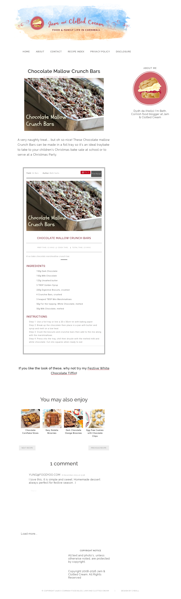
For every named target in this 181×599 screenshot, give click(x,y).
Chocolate (52, 77)
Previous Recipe (98, 448)
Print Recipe (96, 174)
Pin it (87, 172)
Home (26, 51)
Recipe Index (76, 51)
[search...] (167, 52)
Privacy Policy (100, 51)
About (40, 51)
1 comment (79, 77)
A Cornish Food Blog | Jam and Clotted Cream (84, 591)
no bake (63, 77)
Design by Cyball (130, 591)
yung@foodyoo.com (44, 474)
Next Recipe (27, 448)
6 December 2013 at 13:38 (73, 475)
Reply (34, 491)
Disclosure (123, 51)
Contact (56, 51)
